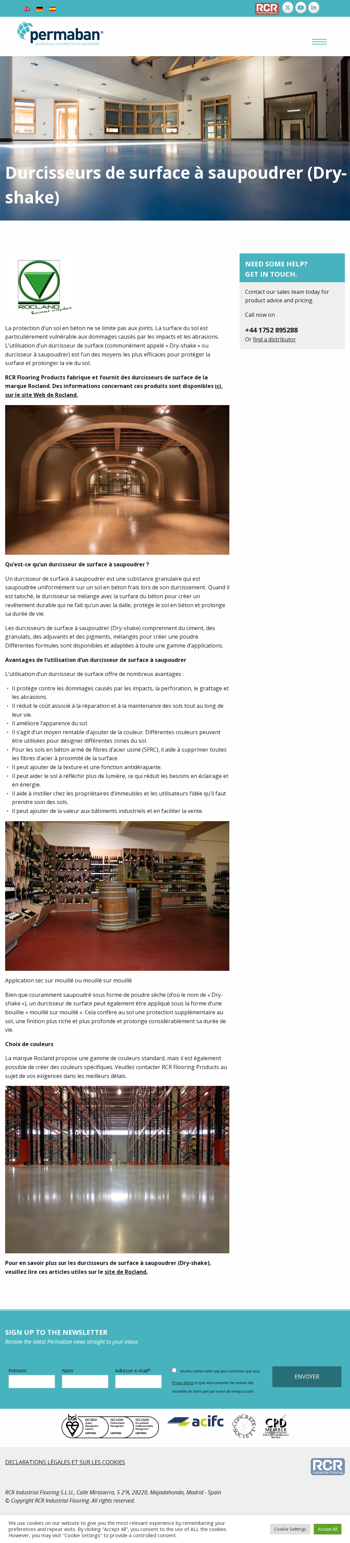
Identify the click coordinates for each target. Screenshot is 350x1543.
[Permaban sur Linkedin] (313, 7)
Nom (67, 1370)
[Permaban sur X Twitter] (287, 7)
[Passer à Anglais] (26, 8)
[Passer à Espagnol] (52, 8)
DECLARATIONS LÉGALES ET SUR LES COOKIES (65, 1462)
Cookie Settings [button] (290, 1529)
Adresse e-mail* (133, 1370)
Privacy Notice (183, 1382)
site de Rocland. (126, 1272)
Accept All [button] (327, 1529)
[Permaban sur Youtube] (300, 7)
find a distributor (274, 339)
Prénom (17, 1370)
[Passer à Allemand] (39, 8)
